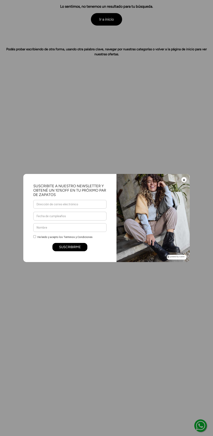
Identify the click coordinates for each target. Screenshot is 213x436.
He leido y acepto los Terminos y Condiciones (65, 237)
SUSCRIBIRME (70, 247)
